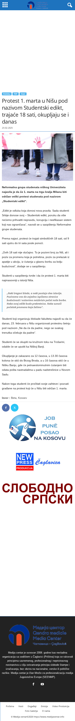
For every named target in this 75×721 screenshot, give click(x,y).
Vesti (23, 94)
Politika (6, 94)
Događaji (32, 706)
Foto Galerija (31, 710)
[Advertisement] (37, 50)
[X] (14, 408)
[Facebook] (6, 408)
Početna (10, 706)
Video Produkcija (60, 706)
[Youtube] (42, 684)
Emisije (44, 706)
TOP (15, 94)
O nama (46, 710)
